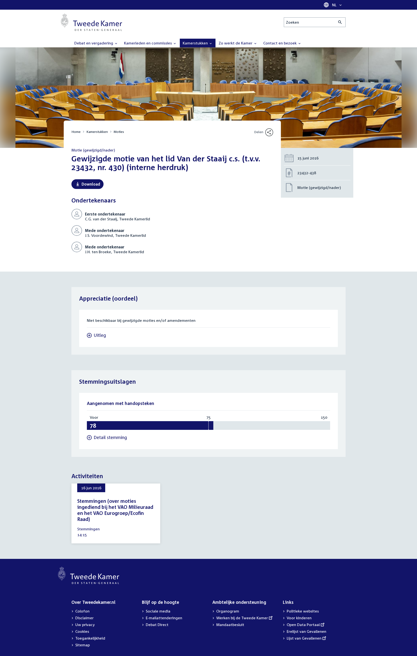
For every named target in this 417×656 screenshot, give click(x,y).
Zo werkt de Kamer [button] (236, 43)
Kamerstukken (97, 132)
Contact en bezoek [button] (280, 43)
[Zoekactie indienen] (340, 22)
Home (76, 132)
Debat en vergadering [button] (94, 43)
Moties (119, 132)
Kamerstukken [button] (196, 43)
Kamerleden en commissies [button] (148, 43)
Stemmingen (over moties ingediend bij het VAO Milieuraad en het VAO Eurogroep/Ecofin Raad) (115, 510)
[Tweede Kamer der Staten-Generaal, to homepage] (91, 22)
